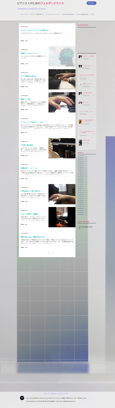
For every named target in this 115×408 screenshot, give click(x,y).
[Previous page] (41, 253)
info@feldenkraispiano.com (69, 401)
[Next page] (52, 253)
